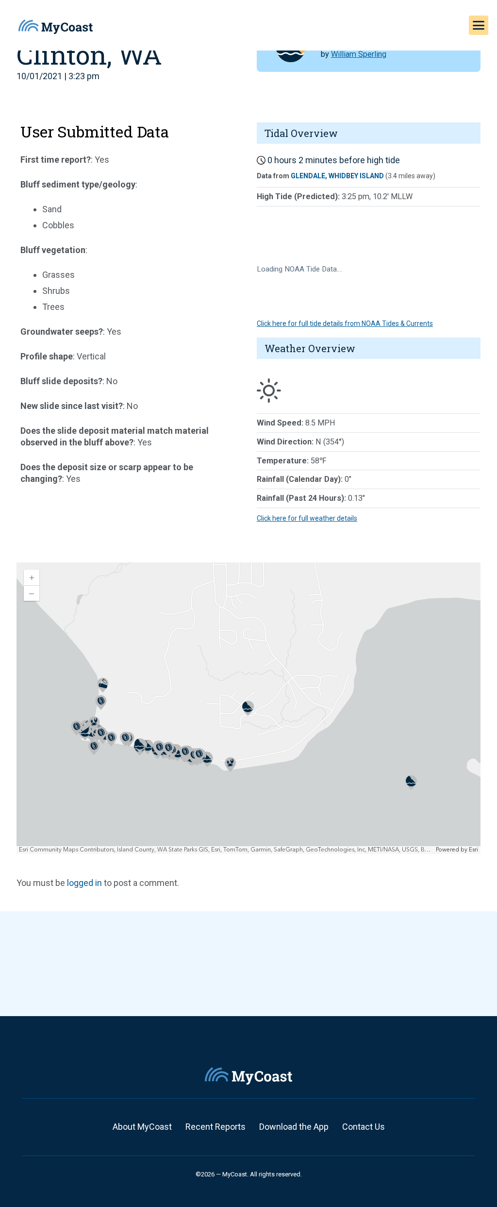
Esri (473, 850)
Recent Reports (215, 1127)
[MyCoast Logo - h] (55, 26)
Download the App (294, 1127)
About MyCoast (142, 1127)
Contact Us (363, 1127)
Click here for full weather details (307, 518)
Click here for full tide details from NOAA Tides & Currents (345, 323)
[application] (248, 708)
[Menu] (478, 25)
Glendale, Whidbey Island (337, 176)
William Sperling (358, 54)
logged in (84, 883)
